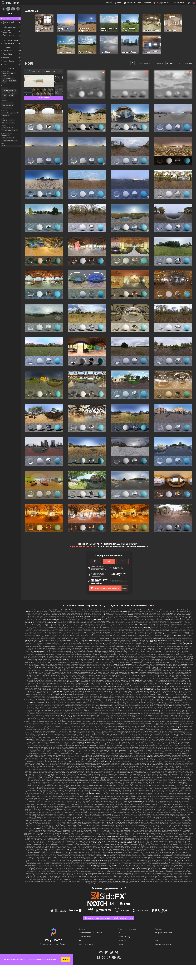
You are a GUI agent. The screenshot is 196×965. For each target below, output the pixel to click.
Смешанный (6, 108)
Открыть (5, 135)
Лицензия (159, 929)
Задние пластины (10, 141)
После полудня (7, 78)
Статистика (122, 940)
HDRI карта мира (86, 944)
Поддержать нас (162, 3)
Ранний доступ (117, 567)
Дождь (11, 95)
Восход (5, 73)
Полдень (6, 75)
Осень (4, 123)
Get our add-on (43, 97)
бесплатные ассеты (97, 568)
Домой (82, 929)
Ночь (4, 83)
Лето (11, 120)
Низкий (5, 113)
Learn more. (53, 959)
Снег (4, 98)
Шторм (4, 95)
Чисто (5, 88)
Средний (15, 113)
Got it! (65, 959)
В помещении (7, 128)
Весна (4, 120)
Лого (157, 940)
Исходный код (124, 937)
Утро (12, 73)
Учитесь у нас (116, 580)
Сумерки (12, 80)
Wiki (119, 933)
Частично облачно (9, 90)
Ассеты (109, 3)
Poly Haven (12, 2)
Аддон (119, 3)
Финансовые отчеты (163, 944)
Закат (4, 80)
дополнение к (119, 573)
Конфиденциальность (164, 933)
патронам (91, 605)
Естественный (7, 103)
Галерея (147, 3)
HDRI (29, 63)
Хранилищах (96, 576)
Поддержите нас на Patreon (83, 546)
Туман (14, 93)
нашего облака (96, 583)
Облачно (6, 93)
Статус (120, 944)
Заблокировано (8, 138)
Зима (11, 123)
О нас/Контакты (178, 3)
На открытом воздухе (9, 130)
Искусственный (7, 105)
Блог (81, 940)
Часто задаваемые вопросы (90, 933)
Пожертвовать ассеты (127, 929)
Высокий (5, 115)
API (156, 937)
